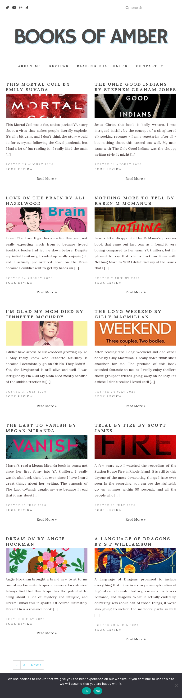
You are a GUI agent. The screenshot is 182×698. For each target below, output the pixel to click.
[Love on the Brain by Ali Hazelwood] (46, 219)
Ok (86, 691)
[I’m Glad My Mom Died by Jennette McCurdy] (46, 333)
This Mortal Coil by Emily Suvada (38, 86)
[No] (176, 685)
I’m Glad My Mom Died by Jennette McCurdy (45, 314)
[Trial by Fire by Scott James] (135, 447)
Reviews (59, 66)
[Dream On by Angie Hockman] (46, 560)
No (98, 691)
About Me (29, 66)
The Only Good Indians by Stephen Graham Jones (135, 86)
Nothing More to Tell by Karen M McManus (135, 200)
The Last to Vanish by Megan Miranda (41, 427)
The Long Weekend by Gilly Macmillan (128, 314)
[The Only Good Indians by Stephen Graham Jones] (135, 106)
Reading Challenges (102, 66)
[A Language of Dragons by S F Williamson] (135, 560)
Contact (148, 66)
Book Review (19, 169)
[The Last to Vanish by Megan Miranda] (46, 447)
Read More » (47, 178)
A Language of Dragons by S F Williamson (132, 541)
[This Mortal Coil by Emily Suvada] (46, 106)
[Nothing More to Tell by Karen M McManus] (135, 219)
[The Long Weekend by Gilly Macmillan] (135, 333)
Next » (36, 665)
